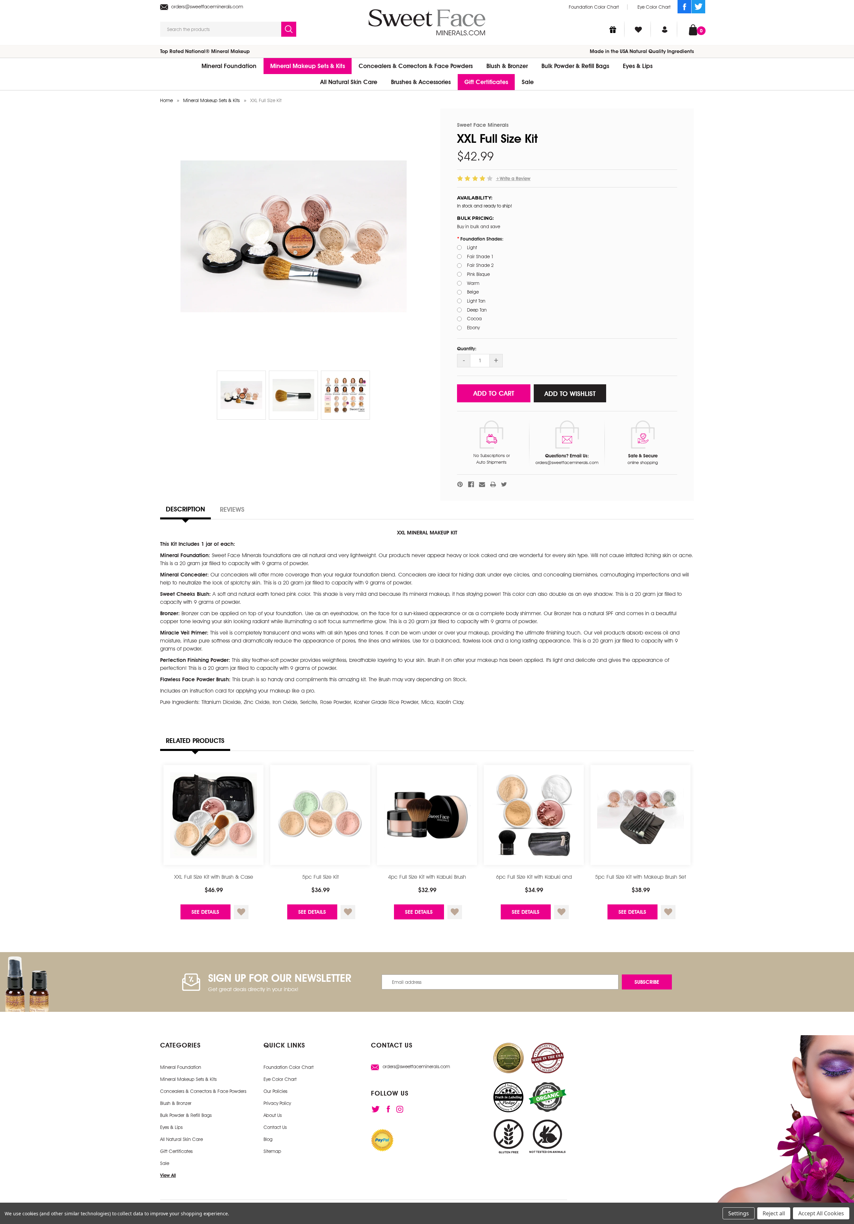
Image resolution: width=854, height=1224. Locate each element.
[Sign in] (665, 29)
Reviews (232, 509)
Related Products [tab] (195, 741)
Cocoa (474, 318)
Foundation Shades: (481, 239)
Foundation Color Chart (594, 7)
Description (185, 509)
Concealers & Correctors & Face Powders (416, 65)
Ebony (473, 327)
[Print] (493, 484)
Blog (268, 1139)
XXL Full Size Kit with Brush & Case (213, 877)
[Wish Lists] (638, 29)
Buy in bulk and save (478, 226)
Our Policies (275, 1091)
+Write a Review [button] (513, 178)
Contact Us (275, 1127)
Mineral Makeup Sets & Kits (307, 65)
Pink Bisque (478, 274)
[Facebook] (684, 6)
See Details (205, 912)
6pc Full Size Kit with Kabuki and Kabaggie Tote (534, 880)
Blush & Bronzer (507, 65)
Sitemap (272, 1151)
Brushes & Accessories (421, 81)
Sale (528, 81)
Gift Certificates (486, 81)
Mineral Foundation (229, 65)
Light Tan (476, 301)
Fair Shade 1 (480, 256)
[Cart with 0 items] (693, 29)
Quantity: (466, 348)
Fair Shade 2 (480, 265)
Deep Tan (477, 310)
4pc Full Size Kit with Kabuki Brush (427, 877)
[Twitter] (698, 6)
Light (472, 247)
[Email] (482, 484)
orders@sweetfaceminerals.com (206, 6)
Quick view (214, 815)
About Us (273, 1115)
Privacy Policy (277, 1103)
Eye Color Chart (654, 7)
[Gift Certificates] (612, 29)
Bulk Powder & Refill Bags (575, 65)
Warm (473, 283)
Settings (738, 1213)
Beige (473, 292)
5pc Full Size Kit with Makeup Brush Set (640, 877)
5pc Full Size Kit (320, 877)
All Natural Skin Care (348, 81)
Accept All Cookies (821, 1213)
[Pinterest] (460, 484)
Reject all (774, 1213)
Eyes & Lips (638, 65)
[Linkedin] (400, 1109)
